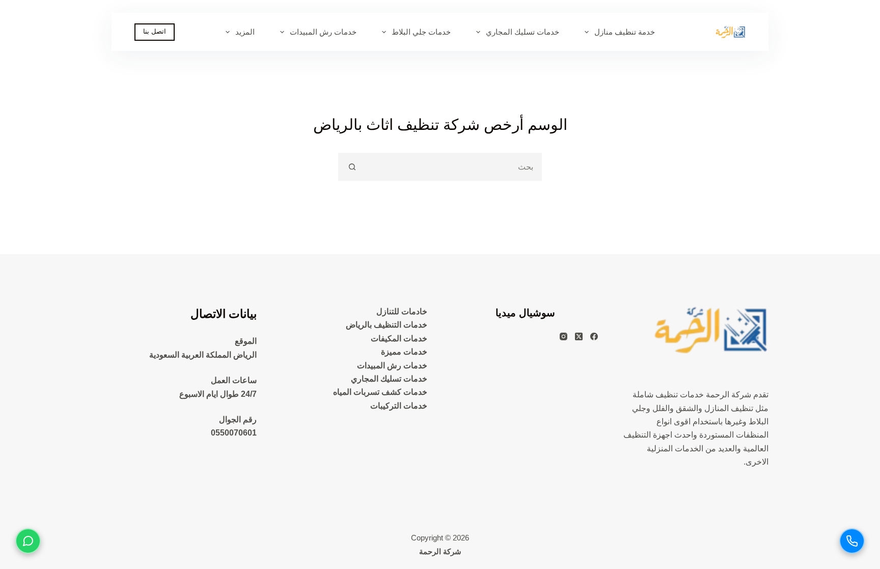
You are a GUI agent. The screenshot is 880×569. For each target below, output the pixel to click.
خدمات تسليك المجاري (522, 32)
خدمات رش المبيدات (323, 32)
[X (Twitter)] (579, 336)
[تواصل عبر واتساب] (28, 541)
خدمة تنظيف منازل (624, 32)
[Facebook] (594, 336)
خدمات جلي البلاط (421, 32)
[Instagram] (563, 336)
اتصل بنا (154, 31)
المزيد (245, 32)
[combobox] (453, 167)
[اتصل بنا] (852, 541)
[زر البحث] (352, 167)
